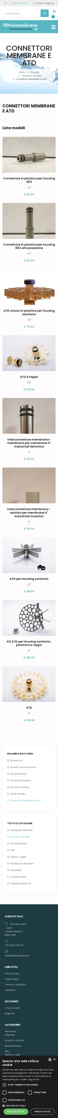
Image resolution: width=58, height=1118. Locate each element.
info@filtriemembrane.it (17, 955)
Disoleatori (16, 870)
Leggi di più (33, 1079)
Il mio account (12, 1007)
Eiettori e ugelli (18, 856)
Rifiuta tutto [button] (42, 1111)
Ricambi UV (16, 760)
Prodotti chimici (18, 876)
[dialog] (29, 1087)
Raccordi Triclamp (19, 787)
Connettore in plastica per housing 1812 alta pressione (29, 246)
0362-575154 (20, 3)
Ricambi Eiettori (18, 773)
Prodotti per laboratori (22, 863)
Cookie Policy (12, 979)
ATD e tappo (29, 377)
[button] (29, 1105)
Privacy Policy (12, 973)
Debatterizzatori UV (20, 883)
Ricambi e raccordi (20, 836)
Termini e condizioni (15, 984)
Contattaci (10, 990)
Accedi (39, 3)
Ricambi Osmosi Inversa (23, 767)
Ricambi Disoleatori (20, 780)
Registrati (49, 3)
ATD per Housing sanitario (29, 579)
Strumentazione (18, 843)
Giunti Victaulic (17, 793)
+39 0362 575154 (14, 945)
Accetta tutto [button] (15, 1111)
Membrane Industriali (21, 830)
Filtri (12, 850)
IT (5, 3)
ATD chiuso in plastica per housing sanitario (29, 312)
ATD (29, 708)
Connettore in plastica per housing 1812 (29, 180)
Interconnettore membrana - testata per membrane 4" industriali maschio (29, 512)
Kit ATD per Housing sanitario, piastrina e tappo (29, 643)
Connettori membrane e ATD (25, 800)
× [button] (54, 1059)
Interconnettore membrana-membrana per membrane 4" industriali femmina (29, 442)
